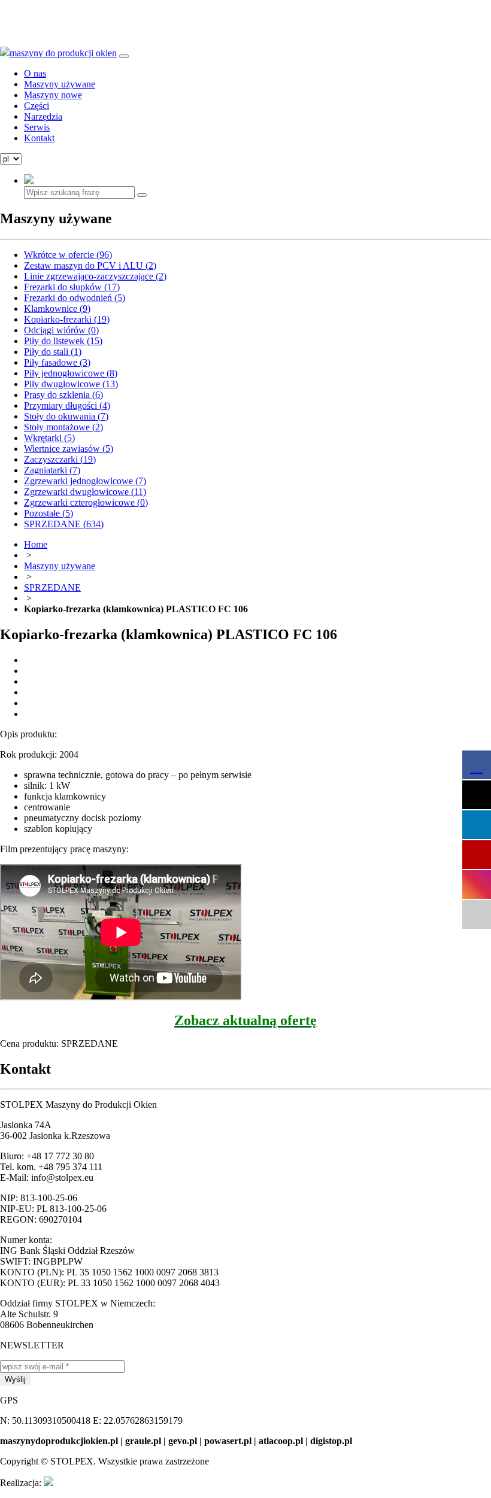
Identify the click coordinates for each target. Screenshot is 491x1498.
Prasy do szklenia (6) (63, 395)
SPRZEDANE (52, 587)
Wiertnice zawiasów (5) (68, 448)
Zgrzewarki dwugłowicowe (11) (85, 492)
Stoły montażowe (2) (63, 427)
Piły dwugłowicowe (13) (71, 384)
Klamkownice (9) (57, 308)
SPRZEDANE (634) (64, 524)
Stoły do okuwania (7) (66, 416)
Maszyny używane (59, 84)
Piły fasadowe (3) (57, 362)
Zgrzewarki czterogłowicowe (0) (86, 502)
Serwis (37, 127)
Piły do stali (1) (52, 352)
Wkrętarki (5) (49, 438)
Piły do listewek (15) (63, 341)
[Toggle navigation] (124, 56)
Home (35, 544)
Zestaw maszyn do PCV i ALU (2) (90, 265)
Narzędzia (43, 116)
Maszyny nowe (53, 95)
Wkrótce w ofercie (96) (68, 255)
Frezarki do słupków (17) (72, 287)
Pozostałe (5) (48, 513)
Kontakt (39, 138)
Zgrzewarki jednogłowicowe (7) (85, 481)
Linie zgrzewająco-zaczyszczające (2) (95, 276)
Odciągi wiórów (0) (61, 330)
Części (36, 106)
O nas (35, 73)
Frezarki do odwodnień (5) (74, 298)
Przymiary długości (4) (67, 405)
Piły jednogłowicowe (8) (70, 373)
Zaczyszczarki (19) (60, 459)
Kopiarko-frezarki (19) (67, 319)
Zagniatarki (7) (52, 470)
